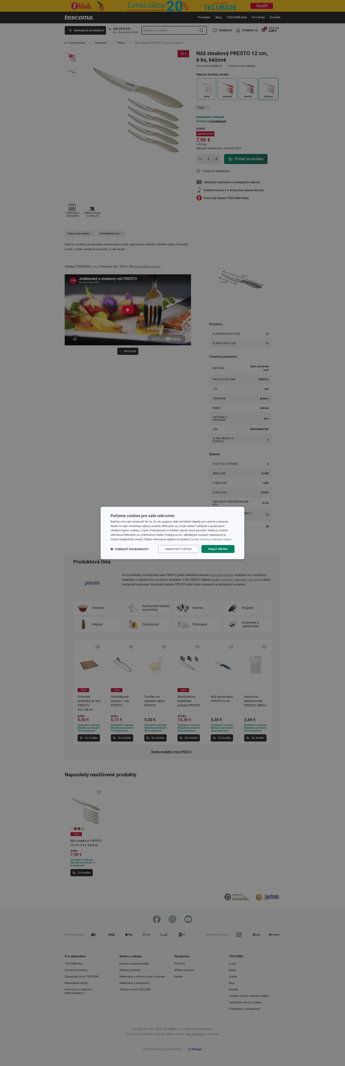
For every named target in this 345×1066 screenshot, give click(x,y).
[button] (130, 549)
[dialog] (172, 533)
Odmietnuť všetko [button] (178, 549)
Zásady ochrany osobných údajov (211, 539)
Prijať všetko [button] (218, 549)
